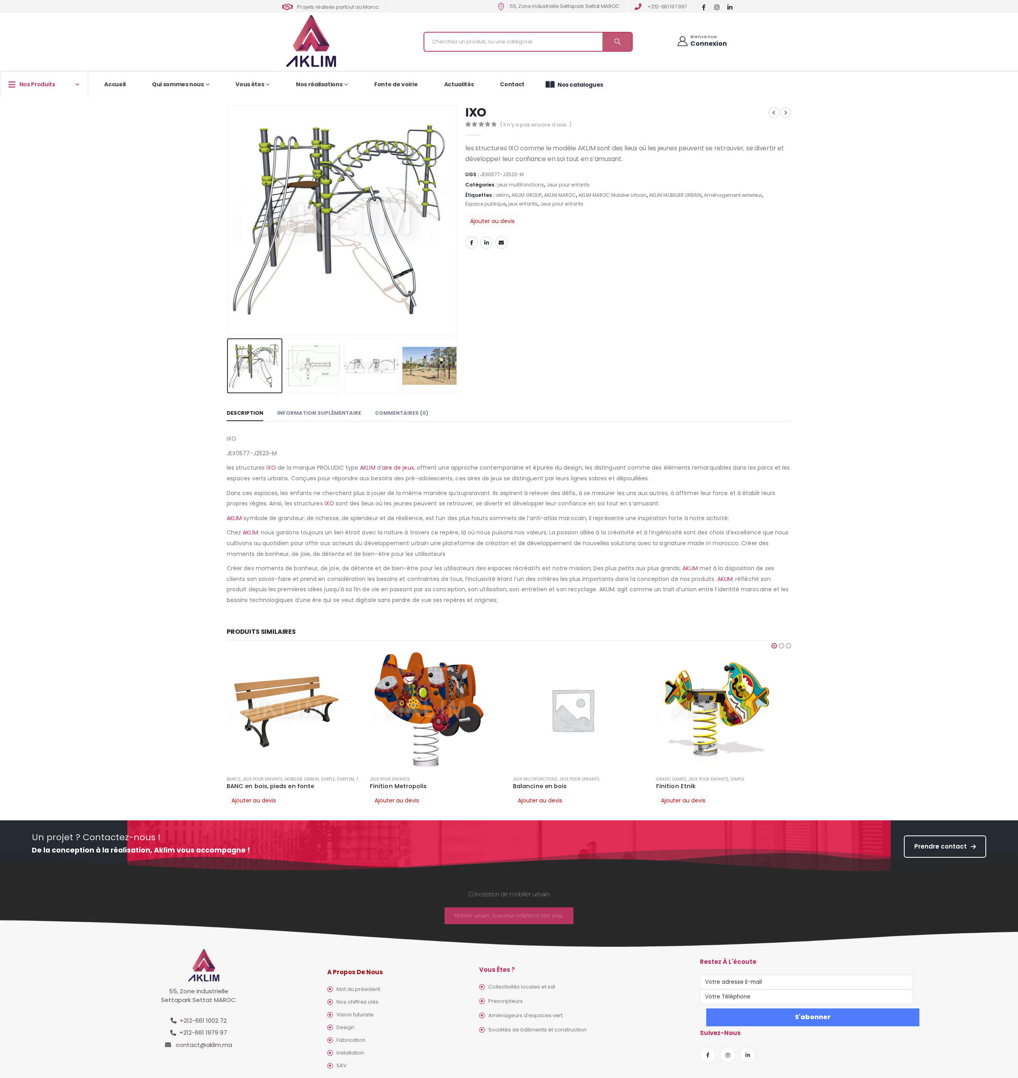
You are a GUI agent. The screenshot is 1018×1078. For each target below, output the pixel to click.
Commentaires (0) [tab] (401, 413)
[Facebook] (704, 7)
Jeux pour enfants (568, 184)
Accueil (115, 84)
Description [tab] (245, 413)
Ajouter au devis (492, 221)
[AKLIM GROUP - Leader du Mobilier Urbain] (311, 41)
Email (501, 242)
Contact (512, 84)
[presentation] (229, 220)
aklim (502, 195)
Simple (594, 779)
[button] (774, 646)
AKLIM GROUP (526, 195)
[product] (294, 709)
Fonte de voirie (396, 84)
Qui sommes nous (178, 84)
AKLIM (367, 468)
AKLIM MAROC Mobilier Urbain (612, 195)
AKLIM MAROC (560, 195)
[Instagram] (717, 7)
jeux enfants (523, 203)
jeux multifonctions (521, 184)
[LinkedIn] (730, 7)
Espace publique (485, 203)
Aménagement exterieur (733, 195)
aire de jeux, (398, 468)
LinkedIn (486, 242)
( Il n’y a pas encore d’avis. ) (535, 124)
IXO (271, 468)
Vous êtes (249, 84)
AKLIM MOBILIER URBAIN (675, 195)
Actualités (459, 84)
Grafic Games (528, 779)
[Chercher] (617, 42)
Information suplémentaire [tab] (319, 413)
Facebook (471, 242)
